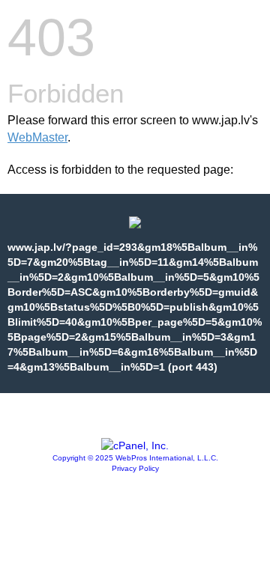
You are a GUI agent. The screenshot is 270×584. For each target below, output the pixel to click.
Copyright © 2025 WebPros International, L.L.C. (135, 458)
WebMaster (38, 137)
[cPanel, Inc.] (135, 445)
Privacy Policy (135, 468)
